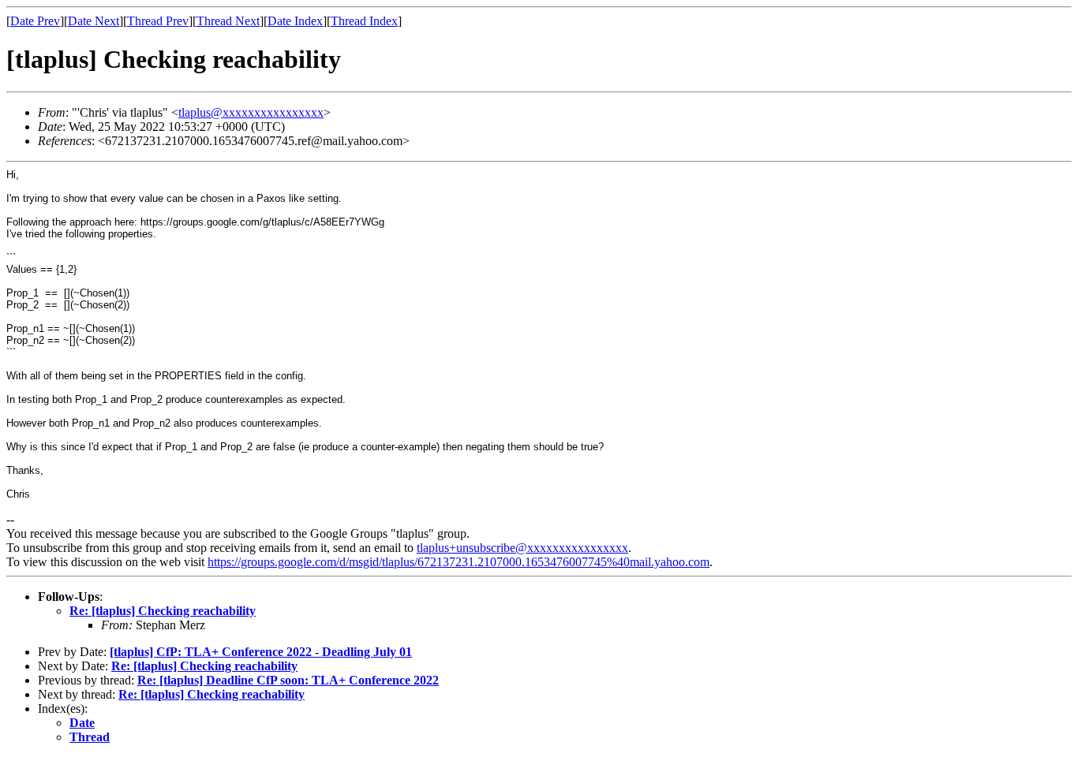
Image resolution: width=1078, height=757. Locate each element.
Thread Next (228, 21)
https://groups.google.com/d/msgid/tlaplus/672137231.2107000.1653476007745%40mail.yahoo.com (458, 562)
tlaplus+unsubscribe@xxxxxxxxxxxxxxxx (522, 547)
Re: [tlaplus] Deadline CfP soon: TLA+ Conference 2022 (288, 680)
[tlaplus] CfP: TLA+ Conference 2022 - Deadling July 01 (261, 651)
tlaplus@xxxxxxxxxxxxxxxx (251, 112)
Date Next (93, 21)
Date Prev (35, 21)
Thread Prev (158, 21)
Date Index (295, 21)
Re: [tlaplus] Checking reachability (162, 610)
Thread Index (364, 21)
